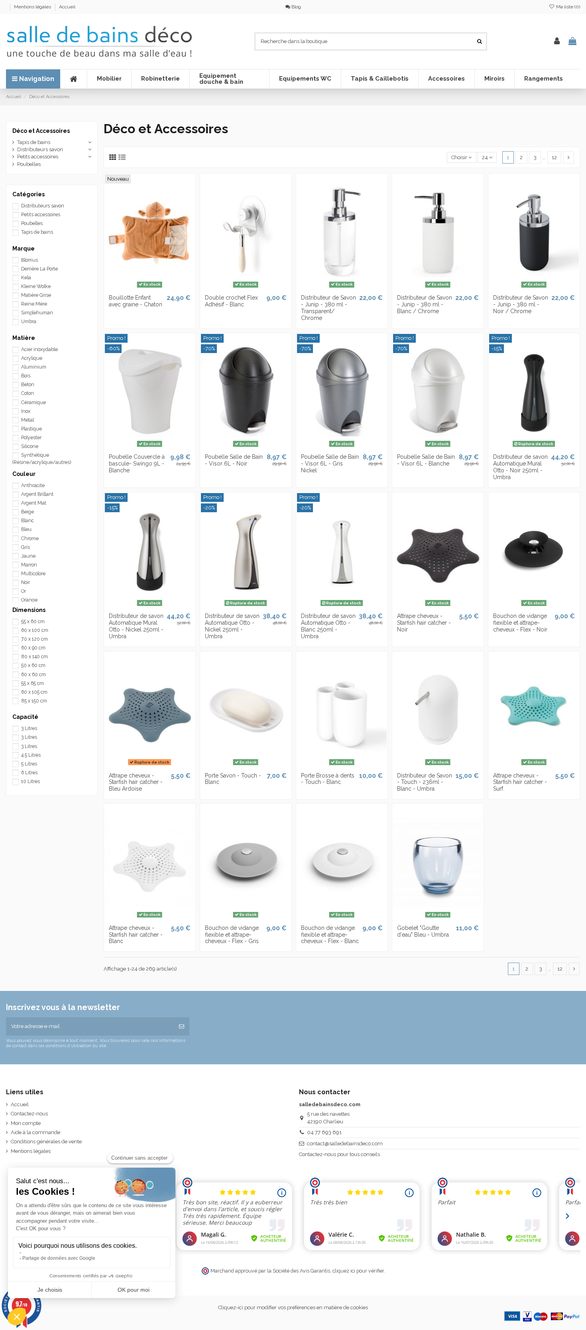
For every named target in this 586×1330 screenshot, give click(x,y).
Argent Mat (33, 503)
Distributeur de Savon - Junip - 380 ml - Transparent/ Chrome (328, 307)
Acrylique (31, 358)
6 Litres (29, 773)
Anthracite (33, 485)
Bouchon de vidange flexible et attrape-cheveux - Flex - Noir (520, 623)
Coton (27, 393)
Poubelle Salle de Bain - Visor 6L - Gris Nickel (330, 464)
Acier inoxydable (39, 349)
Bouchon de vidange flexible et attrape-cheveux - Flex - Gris (232, 935)
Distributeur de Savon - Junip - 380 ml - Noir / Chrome (520, 304)
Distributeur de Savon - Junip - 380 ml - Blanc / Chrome (424, 304)
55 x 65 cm (32, 683)
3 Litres (29, 728)
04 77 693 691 (324, 1132)
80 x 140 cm (34, 656)
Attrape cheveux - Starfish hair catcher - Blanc (136, 935)
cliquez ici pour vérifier (358, 1271)
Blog (295, 7)
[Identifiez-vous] (557, 41)
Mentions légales (33, 7)
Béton (27, 384)
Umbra (28, 321)
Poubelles (29, 164)
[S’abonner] (181, 1026)
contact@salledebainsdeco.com (345, 1143)
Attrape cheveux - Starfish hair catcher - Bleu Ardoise (136, 782)
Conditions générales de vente (46, 1142)
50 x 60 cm (33, 665)
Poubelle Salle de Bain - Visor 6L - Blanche (426, 460)
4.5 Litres (31, 755)
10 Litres (30, 781)
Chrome (30, 538)
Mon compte (26, 1123)
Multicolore (33, 573)
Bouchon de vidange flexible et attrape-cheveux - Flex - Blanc (330, 935)
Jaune (28, 556)
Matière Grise (36, 295)
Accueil (67, 7)
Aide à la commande (35, 1132)
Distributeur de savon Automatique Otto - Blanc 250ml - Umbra (328, 626)
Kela (26, 277)
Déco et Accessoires (41, 131)
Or (23, 591)
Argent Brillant (37, 494)
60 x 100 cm (34, 630)
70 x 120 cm (34, 639)
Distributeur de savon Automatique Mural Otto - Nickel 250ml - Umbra (136, 626)
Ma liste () (567, 7)
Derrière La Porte (39, 269)
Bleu (26, 529)
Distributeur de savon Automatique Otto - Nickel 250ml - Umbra (232, 626)
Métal (27, 420)
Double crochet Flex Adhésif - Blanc (231, 301)
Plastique (31, 429)
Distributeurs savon (40, 149)
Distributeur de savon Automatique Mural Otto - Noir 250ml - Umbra (520, 467)
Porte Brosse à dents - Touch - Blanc (327, 778)
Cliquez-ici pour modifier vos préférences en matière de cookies (293, 1307)
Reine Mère (34, 304)
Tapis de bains (33, 142)
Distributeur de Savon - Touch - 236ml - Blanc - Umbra (424, 782)
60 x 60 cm (33, 674)
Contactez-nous (29, 1114)
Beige (27, 512)
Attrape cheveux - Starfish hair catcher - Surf (520, 782)
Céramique (33, 402)
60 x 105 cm (34, 692)
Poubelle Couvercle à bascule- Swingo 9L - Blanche (137, 464)
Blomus (29, 260)
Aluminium (33, 367)
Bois (25, 376)
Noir (25, 582)
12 (554, 157)
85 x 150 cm (34, 701)
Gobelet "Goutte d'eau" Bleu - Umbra (423, 931)
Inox (25, 411)
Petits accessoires (37, 157)
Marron (29, 565)
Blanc (27, 520)
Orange (29, 600)
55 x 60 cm (33, 621)
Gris (25, 547)
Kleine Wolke (36, 286)
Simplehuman (37, 313)
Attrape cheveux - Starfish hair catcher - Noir (424, 623)
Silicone (29, 446)
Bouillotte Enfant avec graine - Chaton (135, 301)
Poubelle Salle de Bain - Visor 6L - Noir (234, 460)
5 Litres (29, 764)
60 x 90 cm (33, 648)
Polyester (31, 437)
